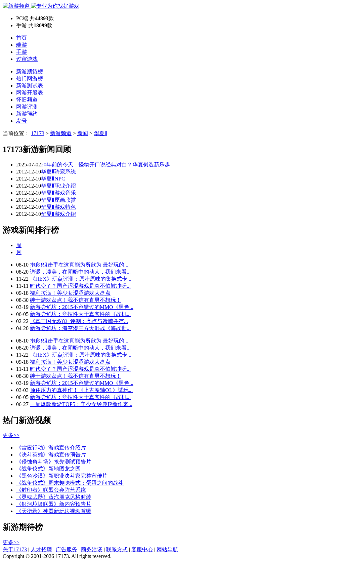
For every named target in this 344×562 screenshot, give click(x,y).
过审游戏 (27, 59)
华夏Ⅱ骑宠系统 (58, 171)
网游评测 (27, 107)
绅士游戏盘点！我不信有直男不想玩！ (75, 300)
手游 (21, 52)
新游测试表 (29, 85)
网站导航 (167, 549)
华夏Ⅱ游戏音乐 (58, 193)
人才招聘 (41, 549)
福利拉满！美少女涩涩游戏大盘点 (70, 293)
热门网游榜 (29, 78)
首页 (21, 38)
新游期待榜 (29, 71)
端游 (21, 45)
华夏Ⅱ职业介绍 (58, 186)
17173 (37, 133)
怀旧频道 (27, 100)
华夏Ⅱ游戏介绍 (58, 214)
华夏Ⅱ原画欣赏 (58, 200)
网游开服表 (29, 92)
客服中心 (142, 549)
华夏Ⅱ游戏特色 (58, 207)
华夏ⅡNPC (53, 179)
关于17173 (15, 549)
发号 (21, 121)
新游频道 (61, 133)
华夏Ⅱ (100, 133)
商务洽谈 (91, 549)
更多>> (11, 435)
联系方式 (117, 549)
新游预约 (27, 114)
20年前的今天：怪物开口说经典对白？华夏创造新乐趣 (105, 164)
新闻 (82, 133)
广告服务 (66, 549)
